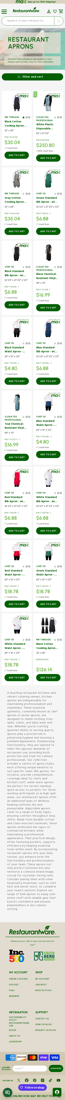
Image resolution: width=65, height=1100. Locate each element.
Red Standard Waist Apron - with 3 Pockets (14, 573)
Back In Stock (43, 991)
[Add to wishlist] (55, 11)
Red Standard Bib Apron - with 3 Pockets (15, 500)
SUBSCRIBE (56, 1068)
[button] (4, 10)
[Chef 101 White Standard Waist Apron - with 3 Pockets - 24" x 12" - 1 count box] (17, 625)
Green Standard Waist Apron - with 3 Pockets (46, 573)
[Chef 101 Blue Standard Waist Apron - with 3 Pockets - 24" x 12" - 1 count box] (48, 402)
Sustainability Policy (17, 1019)
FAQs (12, 991)
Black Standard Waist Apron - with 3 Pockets (14, 350)
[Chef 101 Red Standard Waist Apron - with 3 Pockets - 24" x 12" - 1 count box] (17, 552)
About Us (14, 1036)
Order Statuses (18, 979)
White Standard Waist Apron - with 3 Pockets (15, 646)
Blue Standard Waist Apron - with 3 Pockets (45, 424)
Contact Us (42, 1019)
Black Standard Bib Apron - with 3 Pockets (15, 274)
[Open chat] (7, 1092)
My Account (42, 979)
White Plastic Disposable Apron (44, 127)
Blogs (12, 1030)
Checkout (41, 985)
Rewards (14, 996)
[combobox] (32, 21)
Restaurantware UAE (19, 1025)
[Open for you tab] (57, 1092)
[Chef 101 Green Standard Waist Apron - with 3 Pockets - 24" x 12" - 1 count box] (48, 552)
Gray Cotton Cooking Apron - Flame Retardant (15, 200)
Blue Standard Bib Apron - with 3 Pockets (46, 350)
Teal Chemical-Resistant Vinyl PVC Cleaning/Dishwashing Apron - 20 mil (15, 426)
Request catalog (45, 1030)
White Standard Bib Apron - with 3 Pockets (46, 500)
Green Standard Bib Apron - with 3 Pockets (46, 200)
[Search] (58, 21)
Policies (13, 985)
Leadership (15, 1042)
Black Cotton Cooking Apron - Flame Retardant (15, 124)
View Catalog (43, 1025)
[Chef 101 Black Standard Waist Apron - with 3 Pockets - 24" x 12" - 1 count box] (17, 329)
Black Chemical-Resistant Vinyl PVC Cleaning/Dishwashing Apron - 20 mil (47, 277)
